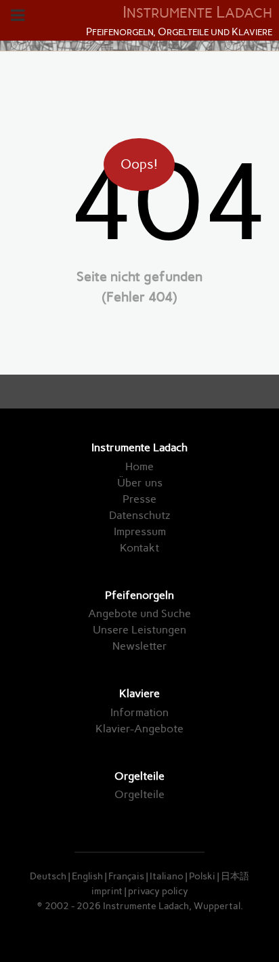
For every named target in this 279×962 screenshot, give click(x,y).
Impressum (140, 531)
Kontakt (139, 547)
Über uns (140, 482)
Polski (202, 876)
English (87, 876)
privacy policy (158, 891)
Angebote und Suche (139, 613)
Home (139, 466)
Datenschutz (139, 515)
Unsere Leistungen (139, 629)
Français (126, 876)
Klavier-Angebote (139, 728)
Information (139, 712)
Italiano (167, 876)
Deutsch (48, 876)
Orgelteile (139, 794)
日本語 (235, 876)
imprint (107, 891)
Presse (139, 499)
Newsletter (139, 646)
